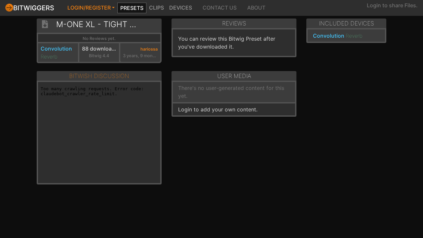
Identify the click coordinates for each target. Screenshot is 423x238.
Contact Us (220, 7)
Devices (180, 7)
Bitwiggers (33, 8)
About (256, 7)
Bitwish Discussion (99, 75)
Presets (131, 8)
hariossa (149, 49)
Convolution (56, 48)
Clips (156, 7)
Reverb (49, 56)
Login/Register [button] (89, 7)
